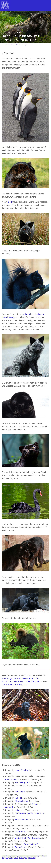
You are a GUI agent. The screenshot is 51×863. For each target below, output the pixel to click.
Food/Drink (34, 678)
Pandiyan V (20, 832)
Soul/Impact (33, 681)
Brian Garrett (21, 847)
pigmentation (14, 856)
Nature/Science (20, 678)
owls (26, 857)
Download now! (31, 844)
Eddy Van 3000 (22, 819)
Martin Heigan (21, 782)
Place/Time (7, 681)
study (10, 202)
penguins (16, 857)
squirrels (21, 857)
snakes (10, 857)
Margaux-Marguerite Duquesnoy (29, 813)
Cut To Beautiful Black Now (14, 684)
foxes (45, 856)
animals (40, 856)
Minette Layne (21, 801)
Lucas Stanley (21, 770)
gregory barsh (31, 857)
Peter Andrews (12, 779)
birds (7, 857)
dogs (3, 857)
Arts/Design (7, 678)
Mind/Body (18, 681)
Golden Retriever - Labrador (27, 838)
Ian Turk (18, 798)
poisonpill (19, 810)
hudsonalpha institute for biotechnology (28, 856)
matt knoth (20, 792)
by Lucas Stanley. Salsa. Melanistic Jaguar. (16, 45)
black (8, 856)
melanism (4, 856)
